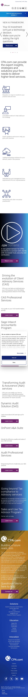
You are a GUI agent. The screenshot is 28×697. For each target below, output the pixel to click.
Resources (14, 631)
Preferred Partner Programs (14, 615)
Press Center (14, 670)
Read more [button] (9, 45)
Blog (26, 1)
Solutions (14, 604)
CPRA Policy (4, 693)
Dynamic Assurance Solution (12, 607)
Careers (14, 663)
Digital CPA (14, 623)
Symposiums (14, 648)
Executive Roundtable (14, 646)
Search (14, 675)
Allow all (14, 357)
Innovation (14, 637)
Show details (20, 353)
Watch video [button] (9, 261)
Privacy (3, 692)
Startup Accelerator (14, 643)
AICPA (23, 1)
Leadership (14, 666)
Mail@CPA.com (14, 613)
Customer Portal (18, 1)
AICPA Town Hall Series (14, 641)
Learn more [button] (9, 315)
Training (14, 628)
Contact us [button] (8, 591)
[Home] (5, 5)
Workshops (14, 625)
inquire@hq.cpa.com (19, 577)
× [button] (25, 13)
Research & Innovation (14, 639)
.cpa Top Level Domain (14, 611)
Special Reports (14, 644)
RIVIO (14, 610)
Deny (14, 362)
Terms (3, 690)
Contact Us (14, 673)
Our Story (14, 668)
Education (14, 620)
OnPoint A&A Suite (14, 608)
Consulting (14, 630)
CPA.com (14, 658)
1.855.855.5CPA (11, 579)
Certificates (14, 626)
